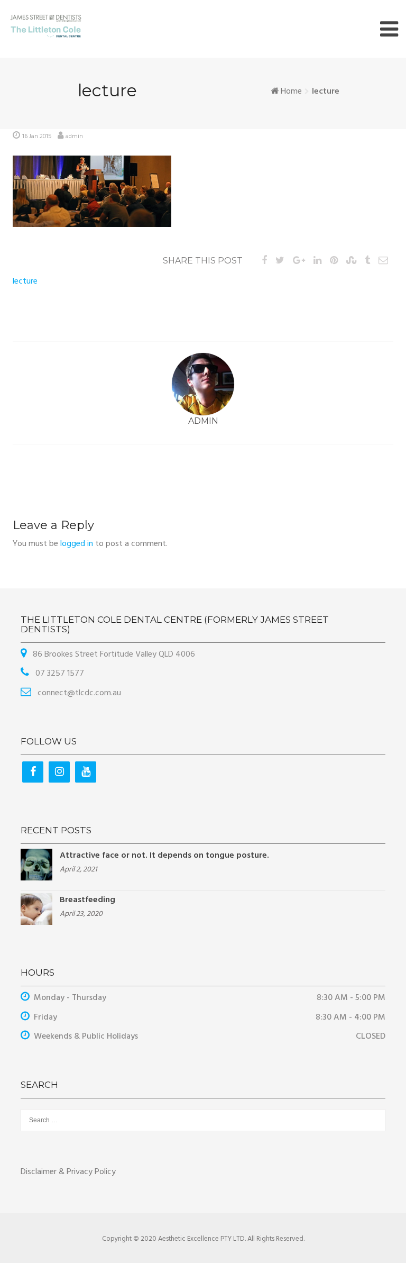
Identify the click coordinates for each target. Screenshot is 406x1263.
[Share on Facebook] (264, 261)
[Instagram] (59, 772)
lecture (25, 281)
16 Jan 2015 (36, 136)
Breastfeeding (87, 900)
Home (291, 91)
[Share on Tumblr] (367, 261)
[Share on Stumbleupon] (351, 261)
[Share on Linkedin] (317, 261)
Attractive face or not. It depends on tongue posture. (164, 855)
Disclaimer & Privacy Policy (68, 1172)
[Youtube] (85, 772)
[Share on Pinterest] (334, 261)
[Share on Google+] (299, 261)
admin (74, 136)
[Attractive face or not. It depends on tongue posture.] (36, 864)
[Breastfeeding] (36, 909)
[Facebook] (32, 772)
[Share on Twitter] (279, 261)
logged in (76, 544)
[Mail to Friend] (383, 261)
